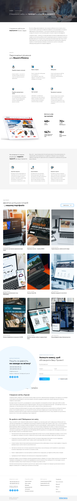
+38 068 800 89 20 (15, 369)
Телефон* (41, 368)
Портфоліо (58, 479)
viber (15, 377)
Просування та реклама (56, 92)
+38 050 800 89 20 (15, 367)
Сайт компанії (34, 92)
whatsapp (10, 377)
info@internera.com (13, 371)
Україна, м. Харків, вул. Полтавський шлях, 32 (19, 373)
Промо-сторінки (35, 69)
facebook (17, 377)
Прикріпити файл (64, 378)
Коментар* (41, 373)
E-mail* (55, 368)
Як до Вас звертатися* (43, 364)
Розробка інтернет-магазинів (18, 70)
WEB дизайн (53, 69)
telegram (13, 377)
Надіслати (45, 379)
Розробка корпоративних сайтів (17, 92)
